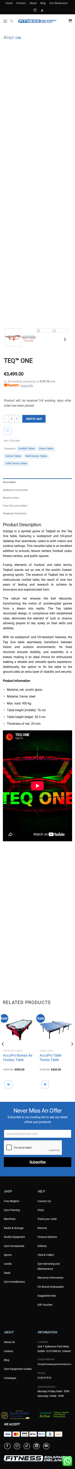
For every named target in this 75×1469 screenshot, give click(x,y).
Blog (43, 3)
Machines (9, 1218)
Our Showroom (58, 3)
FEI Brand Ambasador (51, 1286)
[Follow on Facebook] (7, 1446)
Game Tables (46, 448)
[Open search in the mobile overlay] (11, 21)
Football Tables (26, 448)
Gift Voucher (45, 1304)
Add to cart (34, 419)
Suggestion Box (47, 1295)
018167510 (44, 1377)
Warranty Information (50, 1277)
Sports (8, 1254)
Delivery (42, 1246)
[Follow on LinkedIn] (36, 1446)
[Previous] (10, 180)
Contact (21, 3)
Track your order (47, 1218)
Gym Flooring (12, 1210)
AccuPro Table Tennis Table (51, 1057)
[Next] (63, 180)
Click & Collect (46, 1254)
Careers (8, 1351)
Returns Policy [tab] (11, 497)
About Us (9, 1342)
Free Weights (11, 1201)
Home (8, 3)
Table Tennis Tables (16, 463)
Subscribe (37, 1162)
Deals (7, 1272)
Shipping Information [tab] (15, 513)
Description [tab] (9, 482)
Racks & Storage (13, 1228)
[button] (42, 10)
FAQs (41, 1210)
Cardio (8, 1263)
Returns (42, 1228)
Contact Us (44, 1201)
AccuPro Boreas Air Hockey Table (17, 1057)
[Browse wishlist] (8, 1084)
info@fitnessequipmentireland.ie (54, 1364)
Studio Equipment (14, 1236)
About (33, 3)
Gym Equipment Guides (18, 1368)
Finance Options (47, 1236)
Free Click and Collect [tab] (15, 505)
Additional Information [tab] (15, 490)
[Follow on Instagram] (17, 1446)
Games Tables (13, 456)
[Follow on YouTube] (46, 1446)
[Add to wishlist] (9, 431)
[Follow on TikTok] (27, 1446)
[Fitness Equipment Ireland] (37, 21)
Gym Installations (14, 1281)
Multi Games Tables (36, 456)
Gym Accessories (14, 1246)
